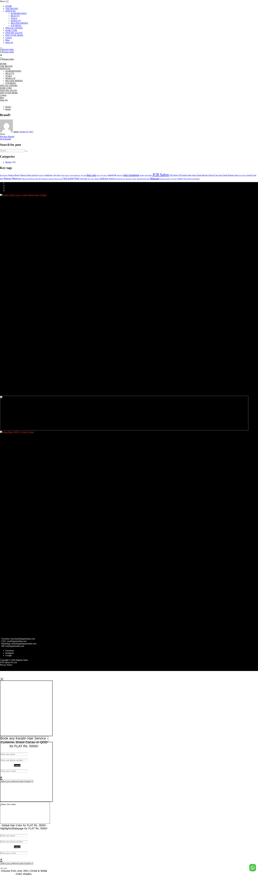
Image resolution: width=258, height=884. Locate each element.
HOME (8, 6)
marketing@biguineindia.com (23, 643)
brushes (41, 175)
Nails (77, 178)
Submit (17, 765)
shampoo (112, 178)
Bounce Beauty (14, 175)
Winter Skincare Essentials (191, 179)
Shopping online (131, 179)
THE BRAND (11, 8)
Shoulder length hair (143, 179)
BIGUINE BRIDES (19, 23)
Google (8, 655)
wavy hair (174, 179)
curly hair (56, 175)
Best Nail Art (4, 175)
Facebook (9, 650)
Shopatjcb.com (120, 179)
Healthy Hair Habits (146, 175)
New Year (91, 179)
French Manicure (75, 175)
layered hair (242, 175)
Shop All (9, 42)
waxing (180, 178)
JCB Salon (160, 174)
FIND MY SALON (13, 33)
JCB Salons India (185, 175)
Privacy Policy (6, 665)
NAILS (14, 18)
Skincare (155, 178)
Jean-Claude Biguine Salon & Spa (205, 175)
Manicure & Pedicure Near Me (31, 179)
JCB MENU (16, 25)
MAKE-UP (16, 21)
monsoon (51, 179)
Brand (8, 109)
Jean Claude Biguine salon (228, 175)
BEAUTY (15, 16)
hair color (100, 175)
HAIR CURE (11, 30)
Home (8, 107)
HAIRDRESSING (19, 13)
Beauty (8, 162)
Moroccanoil (59, 179)
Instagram (9, 653)
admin (16, 132)
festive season (65, 175)
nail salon (83, 178)
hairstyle (112, 175)
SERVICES (10, 11)
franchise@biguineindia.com (23, 639)
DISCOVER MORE (14, 35)
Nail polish (68, 178)
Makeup (7, 178)
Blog (7, 40)
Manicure (16, 178)
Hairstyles (120, 175)
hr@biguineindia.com (15, 646)
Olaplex (96, 179)
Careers (8, 37)
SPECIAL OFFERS (14, 28)
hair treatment (131, 174)
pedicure (104, 178)
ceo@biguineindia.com (16, 641)
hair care (91, 174)
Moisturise (44, 179)
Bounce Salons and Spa (29, 175)
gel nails (83, 175)
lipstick (249, 175)
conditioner (48, 175)
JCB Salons (173, 175)
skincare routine (165, 179)
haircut (105, 175)
